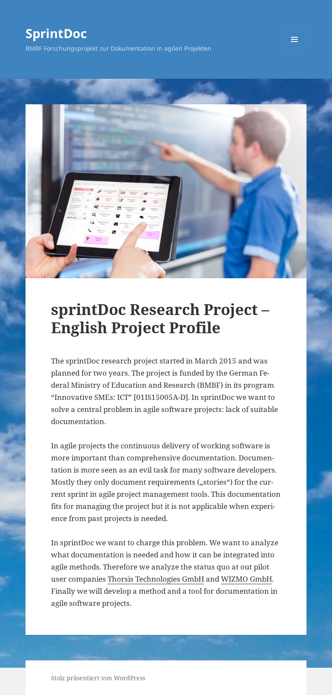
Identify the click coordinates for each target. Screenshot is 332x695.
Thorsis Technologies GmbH (156, 579)
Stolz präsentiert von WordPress (98, 678)
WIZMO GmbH (246, 579)
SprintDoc (56, 33)
